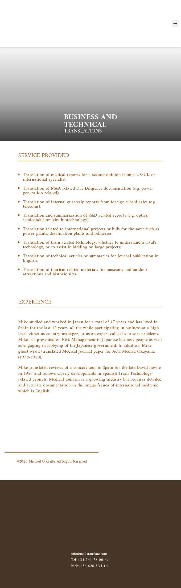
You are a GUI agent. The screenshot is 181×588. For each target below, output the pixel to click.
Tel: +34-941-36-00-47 (90, 560)
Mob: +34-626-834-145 (90, 566)
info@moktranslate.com (89, 554)
